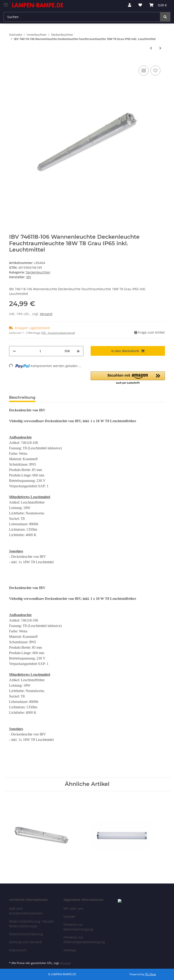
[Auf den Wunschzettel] (155, 70)
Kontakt (69, 916)
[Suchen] (165, 17)
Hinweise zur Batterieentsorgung (78, 926)
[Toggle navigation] (6, 3)
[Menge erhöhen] (78, 351)
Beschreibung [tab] (22, 397)
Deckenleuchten (38, 272)
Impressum (17, 950)
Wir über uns (73, 908)
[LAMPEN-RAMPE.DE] (38, 5)
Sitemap (69, 950)
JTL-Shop (150, 974)
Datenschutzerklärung (26, 934)
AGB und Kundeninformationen (26, 910)
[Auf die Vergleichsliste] (144, 70)
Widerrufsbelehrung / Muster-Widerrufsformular (32, 923)
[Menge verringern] (14, 351)
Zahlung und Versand (25, 942)
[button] (129, 4)
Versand (46, 314)
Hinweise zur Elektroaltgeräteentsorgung (84, 939)
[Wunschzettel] (140, 4)
